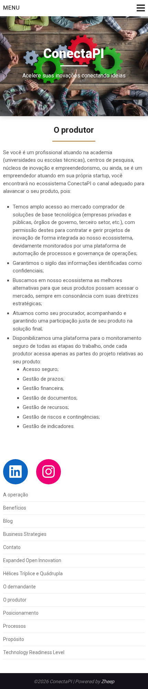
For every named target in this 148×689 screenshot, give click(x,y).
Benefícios (14, 508)
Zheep (107, 681)
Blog (8, 521)
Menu (11, 7)
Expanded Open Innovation (32, 560)
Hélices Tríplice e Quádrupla (33, 573)
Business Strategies (24, 534)
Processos (14, 626)
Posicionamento (21, 613)
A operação (15, 494)
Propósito (13, 639)
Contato (12, 547)
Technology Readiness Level (33, 652)
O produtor (15, 600)
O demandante (19, 586)
